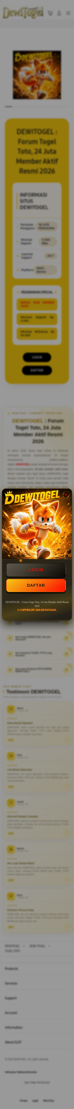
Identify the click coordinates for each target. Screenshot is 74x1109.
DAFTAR (36, 585)
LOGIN (36, 570)
